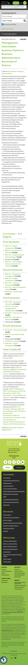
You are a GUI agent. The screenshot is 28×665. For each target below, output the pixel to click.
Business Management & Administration (14, 491)
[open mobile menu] (25, 3)
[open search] (21, 3)
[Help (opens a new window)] (25, 39)
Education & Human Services (11, 502)
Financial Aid (4, 582)
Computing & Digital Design (11, 499)
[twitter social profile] (14, 462)
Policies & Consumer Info (20, 585)
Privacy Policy (14, 651)
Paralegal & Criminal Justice (10, 494)
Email (14, 457)
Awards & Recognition (19, 574)
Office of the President (19, 572)
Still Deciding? (7, 561)
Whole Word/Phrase (10, 24)
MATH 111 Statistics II (16, 389)
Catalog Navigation (10, 34)
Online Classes (7, 559)
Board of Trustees (18, 571)
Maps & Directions (14, 455)
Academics (4, 567)
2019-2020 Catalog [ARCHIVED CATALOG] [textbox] (14, 7)
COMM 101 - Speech (12, 341)
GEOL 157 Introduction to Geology (14, 420)
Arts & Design (6, 478)
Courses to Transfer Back (10, 541)
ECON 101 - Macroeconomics (15, 313)
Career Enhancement (6, 571)
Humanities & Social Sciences (11, 480)
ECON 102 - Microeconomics (15, 330)
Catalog (3, 572)
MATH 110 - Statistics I (12, 291)
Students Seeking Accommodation (12, 523)
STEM (4, 497)
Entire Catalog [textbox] (7, 16)
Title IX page (20, 611)
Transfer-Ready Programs (10, 546)
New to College (7, 520)
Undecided (6, 505)
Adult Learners (7, 515)
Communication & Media (10, 488)
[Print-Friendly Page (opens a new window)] (24, 39)
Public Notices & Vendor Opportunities (19, 583)
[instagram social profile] (18, 462)
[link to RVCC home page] (14, 443)
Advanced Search (7, 29)
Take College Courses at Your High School (12, 555)
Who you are (8, 511)
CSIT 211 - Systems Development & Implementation (11, 308)
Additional (16, 580)
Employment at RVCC (19, 586)
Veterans (5, 531)
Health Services (7, 483)
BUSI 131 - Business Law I (13, 334)
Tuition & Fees (4, 580)
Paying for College (6, 578)
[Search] (25, 21)
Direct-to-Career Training (10, 543)
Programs (3, 569)
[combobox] (14, 7)
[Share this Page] (23, 39)
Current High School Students (11, 517)
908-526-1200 (12, 452)
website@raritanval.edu (7, 630)
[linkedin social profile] (5, 462)
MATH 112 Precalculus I (10, 391)
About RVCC (17, 567)
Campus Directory (18, 588)
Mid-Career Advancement (10, 549)
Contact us (19, 467)
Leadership (17, 569)
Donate (8, 467)
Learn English (6, 552)
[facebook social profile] (9, 462)
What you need (9, 538)
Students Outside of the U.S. (11, 525)
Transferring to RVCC (8, 528)
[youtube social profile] (22, 462)
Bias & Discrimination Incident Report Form (13, 612)
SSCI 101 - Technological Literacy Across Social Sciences (13, 264)
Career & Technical (8, 486)
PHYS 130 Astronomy (18, 424)
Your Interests (8, 474)
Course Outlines (5, 574)
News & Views (17, 576)
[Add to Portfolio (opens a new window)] (21, 39)
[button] (3, 660)
